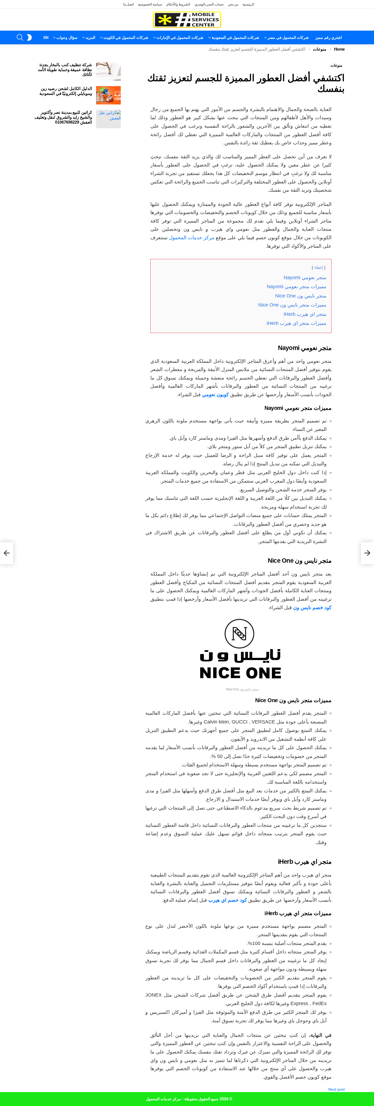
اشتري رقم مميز (328, 37)
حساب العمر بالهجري (209, 4)
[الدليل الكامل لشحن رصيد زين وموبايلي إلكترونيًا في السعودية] (108, 95)
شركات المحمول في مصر (288, 37)
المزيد (90, 37)
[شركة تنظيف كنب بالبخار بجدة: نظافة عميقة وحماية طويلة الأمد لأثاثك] (108, 71)
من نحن (233, 4)
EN (46, 37)
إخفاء (318, 267)
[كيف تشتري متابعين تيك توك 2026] (367, 553)
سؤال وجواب (66, 37)
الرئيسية (248, 4)
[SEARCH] (20, 37)
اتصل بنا (128, 4)
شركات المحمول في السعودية (236, 37)
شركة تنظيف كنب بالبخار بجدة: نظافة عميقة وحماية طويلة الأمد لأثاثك (65, 69)
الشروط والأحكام (178, 4)
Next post (336, 1089)
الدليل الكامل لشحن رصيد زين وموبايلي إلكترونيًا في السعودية (65, 91)
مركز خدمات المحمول (191, 237)
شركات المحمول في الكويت (125, 37)
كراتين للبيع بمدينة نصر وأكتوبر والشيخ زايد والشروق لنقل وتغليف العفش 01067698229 (63, 117)
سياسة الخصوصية (150, 4)
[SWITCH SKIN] (29, 37)
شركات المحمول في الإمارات (180, 37)
